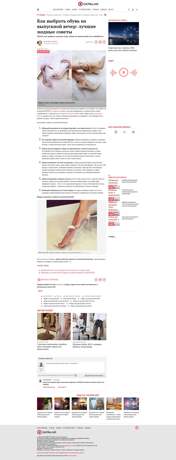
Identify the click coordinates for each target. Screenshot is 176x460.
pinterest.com (42, 105)
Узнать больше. (73, 455)
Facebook (60, 284)
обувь (59, 296)
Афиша (103, 10)
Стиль (67, 10)
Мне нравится (62, 387)
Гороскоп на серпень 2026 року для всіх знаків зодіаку (122, 49)
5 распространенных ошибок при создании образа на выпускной (52, 346)
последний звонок (65, 113)
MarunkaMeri (47, 380)
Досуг (111, 10)
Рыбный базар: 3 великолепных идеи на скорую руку (130, 191)
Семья (74, 10)
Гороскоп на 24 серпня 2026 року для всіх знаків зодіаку (44, 415)
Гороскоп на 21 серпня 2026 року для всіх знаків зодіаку (96, 415)
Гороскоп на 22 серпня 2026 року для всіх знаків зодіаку (79, 415)
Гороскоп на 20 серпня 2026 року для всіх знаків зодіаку (131, 415)
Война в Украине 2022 (72, 15)
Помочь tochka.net (54, 15)
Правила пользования (43, 452)
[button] (133, 9)
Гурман (95, 10)
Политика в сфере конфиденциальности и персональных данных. (66, 452)
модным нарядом (59, 111)
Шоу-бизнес (58, 10)
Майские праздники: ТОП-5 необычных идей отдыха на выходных (130, 204)
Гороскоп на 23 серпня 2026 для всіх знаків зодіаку (62, 415)
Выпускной (47, 296)
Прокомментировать (49, 387)
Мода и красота (43, 51)
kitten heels (62, 184)
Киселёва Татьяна (50, 41)
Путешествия (85, 10)
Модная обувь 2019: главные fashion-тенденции (87, 345)
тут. (70, 261)
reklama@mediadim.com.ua (66, 445)
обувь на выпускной (93, 296)
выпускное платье (73, 296)
